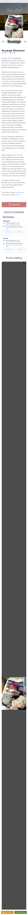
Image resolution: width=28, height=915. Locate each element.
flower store (18, 194)
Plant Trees (19, 231)
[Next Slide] (24, 693)
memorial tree (19, 192)
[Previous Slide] (3, 693)
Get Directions (8, 231)
